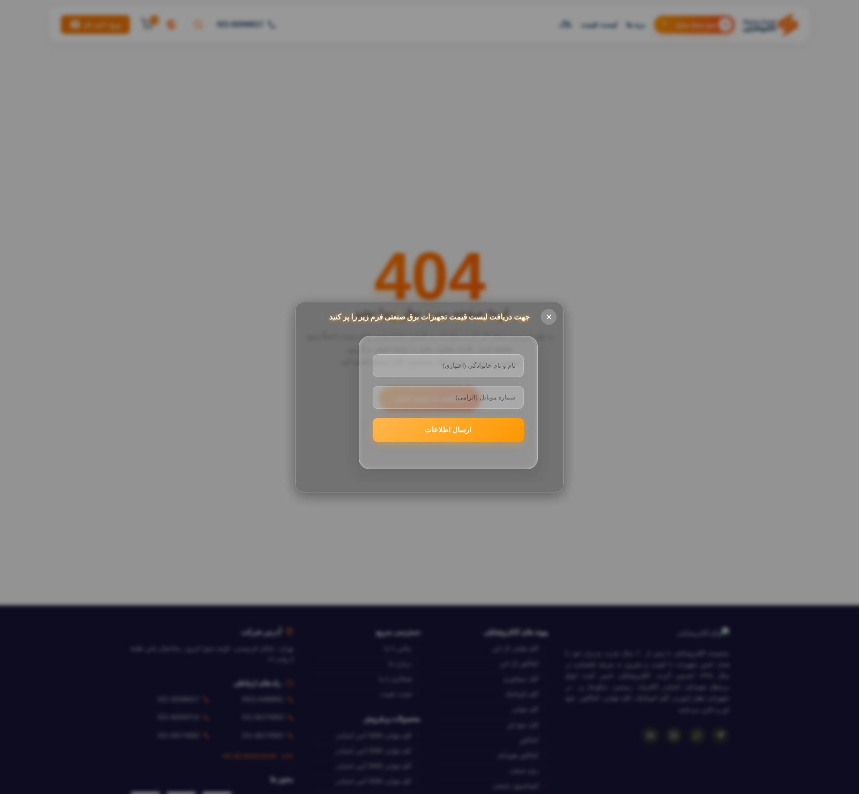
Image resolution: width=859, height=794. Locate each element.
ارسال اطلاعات (448, 429)
